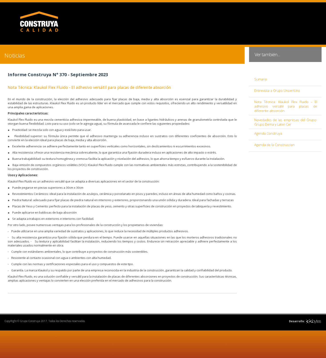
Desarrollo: (297, 321)
